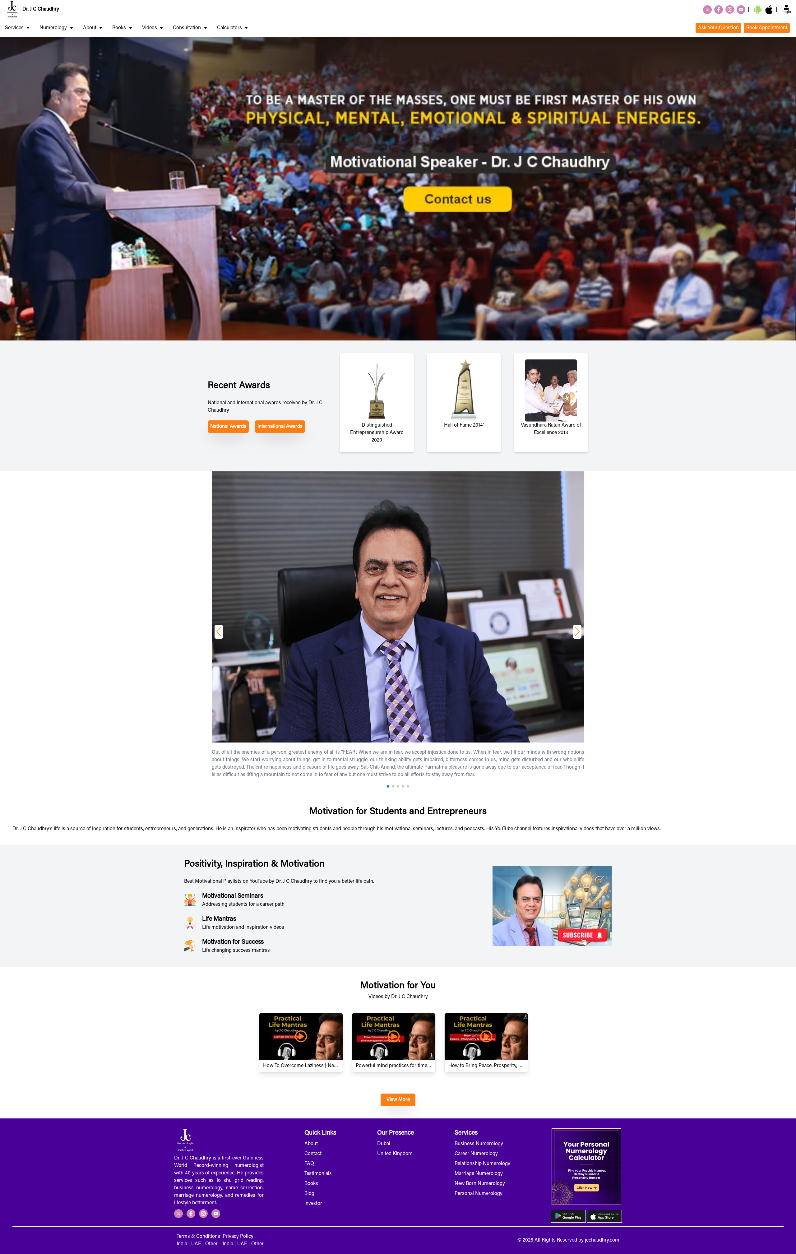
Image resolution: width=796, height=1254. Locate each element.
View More (398, 1099)
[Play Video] (301, 1036)
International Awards (280, 426)
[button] (219, 632)
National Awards (228, 426)
